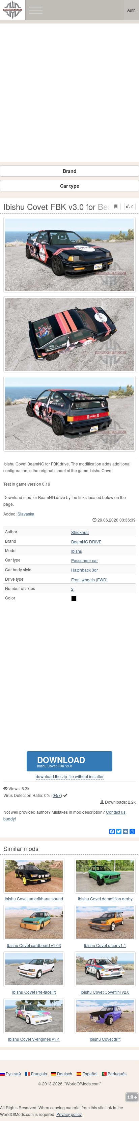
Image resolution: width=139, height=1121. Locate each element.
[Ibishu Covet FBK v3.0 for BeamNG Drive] (69, 255)
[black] (74, 598)
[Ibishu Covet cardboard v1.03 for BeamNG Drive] (33, 922)
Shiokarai (80, 532)
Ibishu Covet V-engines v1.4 (34, 1039)
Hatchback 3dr (84, 570)
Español (90, 1073)
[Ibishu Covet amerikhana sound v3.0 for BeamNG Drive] (33, 876)
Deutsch (64, 1073)
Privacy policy (69, 1114)
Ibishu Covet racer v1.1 (105, 945)
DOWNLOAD (61, 761)
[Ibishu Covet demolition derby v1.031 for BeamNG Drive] (105, 876)
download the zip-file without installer (70, 776)
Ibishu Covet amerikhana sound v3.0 (34, 899)
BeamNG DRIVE (86, 541)
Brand (70, 171)
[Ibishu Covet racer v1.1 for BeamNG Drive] (105, 922)
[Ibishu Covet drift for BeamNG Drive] (105, 1016)
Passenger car (84, 560)
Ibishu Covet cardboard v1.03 (34, 945)
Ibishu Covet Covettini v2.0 (105, 992)
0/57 (57, 795)
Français (39, 1073)
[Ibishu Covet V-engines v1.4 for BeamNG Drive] (33, 1016)
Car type (69, 185)
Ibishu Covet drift (105, 1039)
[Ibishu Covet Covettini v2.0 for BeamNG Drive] (105, 969)
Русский (13, 1073)
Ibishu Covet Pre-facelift (34, 992)
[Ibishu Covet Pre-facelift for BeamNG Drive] (33, 969)
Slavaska (26, 514)
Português (117, 1073)
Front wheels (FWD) (89, 579)
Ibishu (76, 551)
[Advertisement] (69, 93)
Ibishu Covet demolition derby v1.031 (105, 899)
